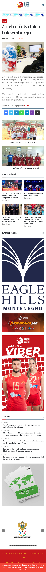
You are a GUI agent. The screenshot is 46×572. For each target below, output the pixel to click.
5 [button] (18, 545)
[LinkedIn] (16, 112)
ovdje (26, 105)
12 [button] (32, 545)
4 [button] (16, 545)
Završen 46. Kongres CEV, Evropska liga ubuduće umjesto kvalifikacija (11, 219)
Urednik (5, 38)
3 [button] (14, 545)
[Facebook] (6, 112)
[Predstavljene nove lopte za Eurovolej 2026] (34, 185)
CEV (4, 21)
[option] (22, 529)
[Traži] (43, 5)
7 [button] (22, 545)
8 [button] (24, 545)
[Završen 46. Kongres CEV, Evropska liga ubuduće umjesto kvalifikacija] (12, 209)
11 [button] (30, 545)
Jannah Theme (6, 565)
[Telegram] (27, 112)
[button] (3, 530)
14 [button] (36, 545)
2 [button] (12, 545)
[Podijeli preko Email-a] (37, 112)
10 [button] (28, 545)
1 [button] (10, 545)
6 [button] (20, 545)
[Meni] (3, 5)
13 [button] (34, 545)
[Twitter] (11, 112)
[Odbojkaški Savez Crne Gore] (23, 5)
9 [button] (26, 545)
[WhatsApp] (21, 112)
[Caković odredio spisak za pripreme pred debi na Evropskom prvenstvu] (12, 185)
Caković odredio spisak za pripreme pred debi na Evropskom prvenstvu (11, 195)
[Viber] (32, 112)
